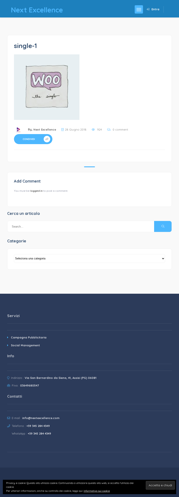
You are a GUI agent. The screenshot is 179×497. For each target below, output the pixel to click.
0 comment (120, 129)
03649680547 (29, 385)
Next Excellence (44, 129)
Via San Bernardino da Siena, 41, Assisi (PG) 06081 (60, 378)
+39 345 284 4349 (38, 426)
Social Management (25, 345)
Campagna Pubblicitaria (28, 337)
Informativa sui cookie (97, 490)
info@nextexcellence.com (40, 418)
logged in (36, 190)
